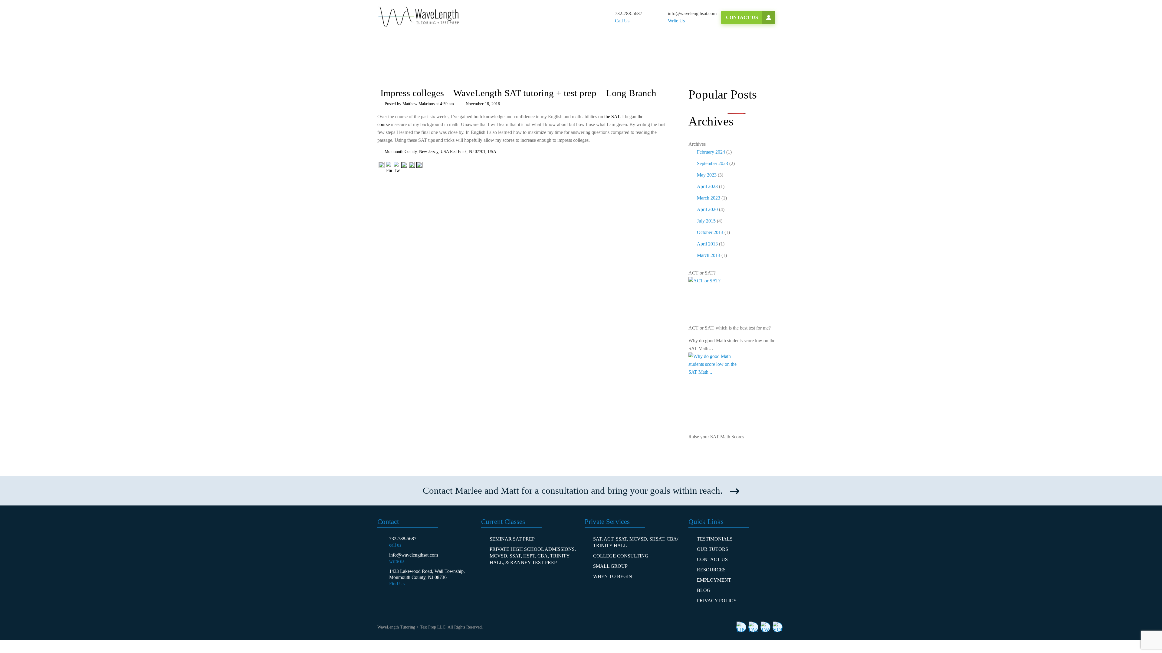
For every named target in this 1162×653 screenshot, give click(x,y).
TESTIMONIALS (715, 538)
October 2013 (710, 232)
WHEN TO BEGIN (612, 576)
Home (392, 64)
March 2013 (708, 255)
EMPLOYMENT (714, 580)
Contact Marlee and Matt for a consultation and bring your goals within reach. (573, 490)
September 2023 (712, 163)
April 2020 (707, 209)
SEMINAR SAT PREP (512, 538)
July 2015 (706, 220)
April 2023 (707, 186)
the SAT (612, 116)
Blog (704, 590)
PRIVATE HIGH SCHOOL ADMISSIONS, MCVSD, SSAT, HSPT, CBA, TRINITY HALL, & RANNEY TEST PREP (533, 556)
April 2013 (707, 243)
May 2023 (707, 174)
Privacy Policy (717, 600)
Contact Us (742, 17)
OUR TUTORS (712, 549)
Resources (711, 569)
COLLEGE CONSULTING (620, 555)
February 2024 (711, 151)
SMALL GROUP (610, 566)
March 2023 (708, 197)
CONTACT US (712, 559)
